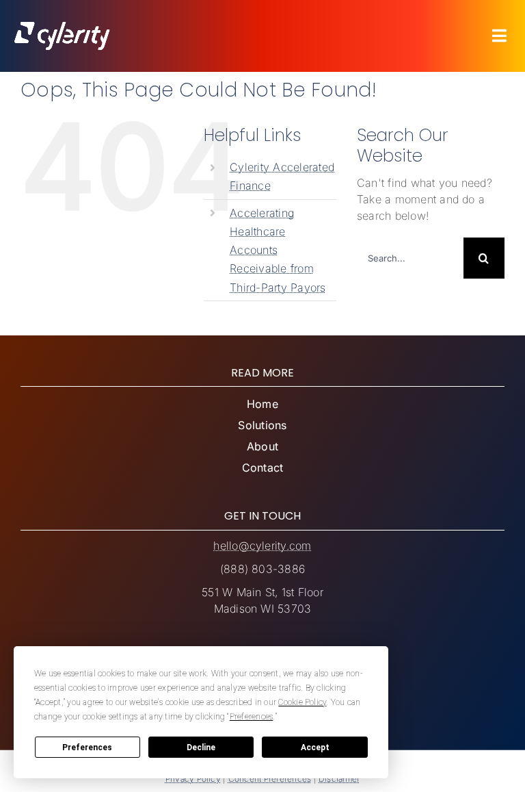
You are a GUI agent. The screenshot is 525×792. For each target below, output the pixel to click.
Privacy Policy (193, 779)
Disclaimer (339, 779)
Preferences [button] (251, 716)
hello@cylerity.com (262, 545)
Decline (201, 747)
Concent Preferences (270, 779)
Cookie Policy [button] (302, 702)
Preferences (87, 747)
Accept (315, 747)
